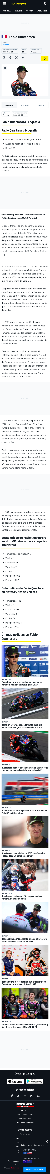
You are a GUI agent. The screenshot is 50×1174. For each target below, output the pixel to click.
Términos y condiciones (17, 1161)
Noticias (25, 105)
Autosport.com (25, 1118)
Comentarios (25, 1134)
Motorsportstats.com (25, 1123)
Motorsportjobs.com (25, 1114)
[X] (16, 57)
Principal (9, 105)
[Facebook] (10, 57)
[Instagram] (4, 57)
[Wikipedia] (22, 57)
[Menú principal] (5, 4)
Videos (41, 105)
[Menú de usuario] (44, 3)
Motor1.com (25, 1110)
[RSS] (38, 1095)
